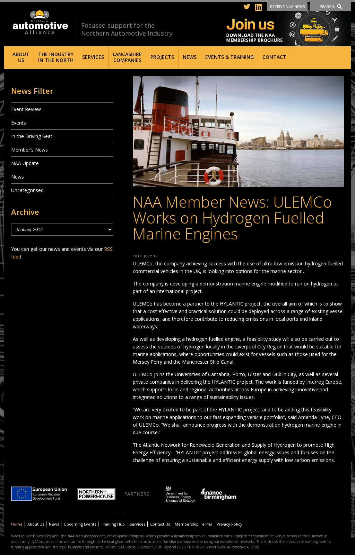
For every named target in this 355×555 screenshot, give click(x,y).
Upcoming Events (80, 524)
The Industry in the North (55, 57)
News (190, 57)
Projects (162, 57)
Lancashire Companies (127, 57)
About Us (20, 57)
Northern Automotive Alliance (39, 22)
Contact (274, 57)
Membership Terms (193, 524)
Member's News (29, 149)
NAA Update (25, 163)
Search (327, 6)
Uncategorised (27, 190)
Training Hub (113, 524)
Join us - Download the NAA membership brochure (288, 25)
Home (17, 524)
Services (93, 57)
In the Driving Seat (31, 136)
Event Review (26, 109)
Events (18, 122)
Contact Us (160, 524)
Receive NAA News (287, 6)
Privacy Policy (229, 524)
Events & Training (229, 57)
